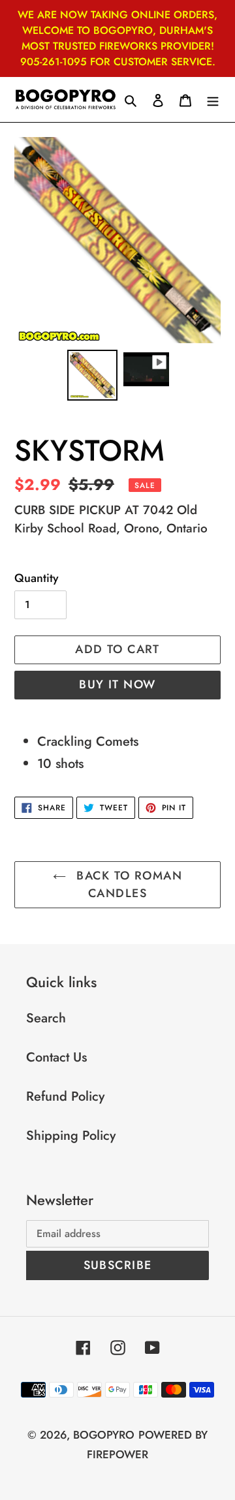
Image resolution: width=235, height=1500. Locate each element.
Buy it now (117, 684)
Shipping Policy (71, 1135)
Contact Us (56, 1057)
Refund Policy (65, 1096)
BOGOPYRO (103, 1435)
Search (46, 1018)
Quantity (36, 578)
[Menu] (213, 100)
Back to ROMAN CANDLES (127, 884)
